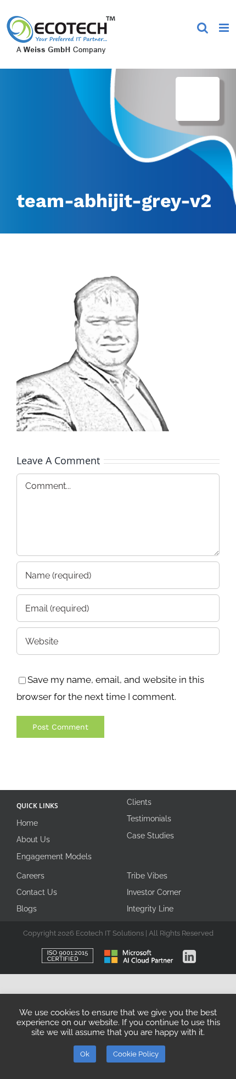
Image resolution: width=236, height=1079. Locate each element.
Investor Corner (154, 892)
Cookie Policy (136, 1054)
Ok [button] (84, 1054)
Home (27, 823)
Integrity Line (150, 908)
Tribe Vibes (147, 875)
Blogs (26, 908)
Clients (139, 802)
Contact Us (36, 892)
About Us (33, 839)
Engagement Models (54, 856)
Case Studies (150, 835)
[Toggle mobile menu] (225, 28)
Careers (30, 875)
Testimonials (149, 818)
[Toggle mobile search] (202, 28)
